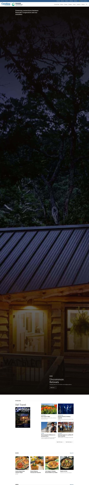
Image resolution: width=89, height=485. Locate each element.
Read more (52, 387)
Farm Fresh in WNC (45, 416)
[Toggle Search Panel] (87, 4)
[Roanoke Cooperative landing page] (17, 4)
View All (71, 453)
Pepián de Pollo (63, 471)
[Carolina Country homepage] (5, 4)
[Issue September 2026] (22, 417)
